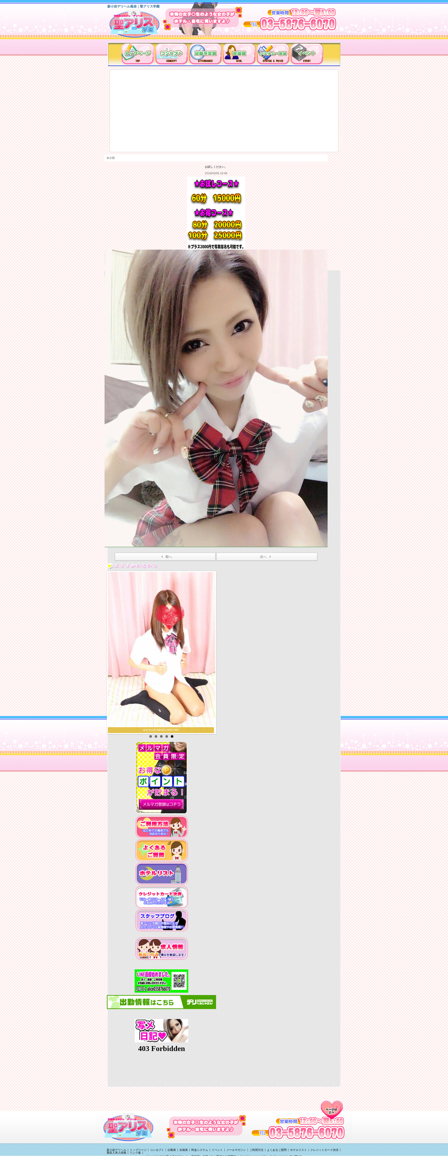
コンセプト (157, 1150)
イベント (217, 1150)
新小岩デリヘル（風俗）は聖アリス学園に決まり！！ (140, 25)
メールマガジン (236, 1150)
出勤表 (172, 1150)
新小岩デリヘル (116, 1150)
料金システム (199, 1150)
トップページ (138, 1150)
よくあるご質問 (277, 1150)
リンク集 (135, 1152)
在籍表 (183, 1150)
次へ (263, 557)
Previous (102, 651)
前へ (168, 557)
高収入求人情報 (116, 1152)
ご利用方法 (256, 1150)
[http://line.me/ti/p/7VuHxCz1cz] (161, 980)
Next (220, 651)
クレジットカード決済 (324, 1150)
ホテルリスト (298, 1150)
